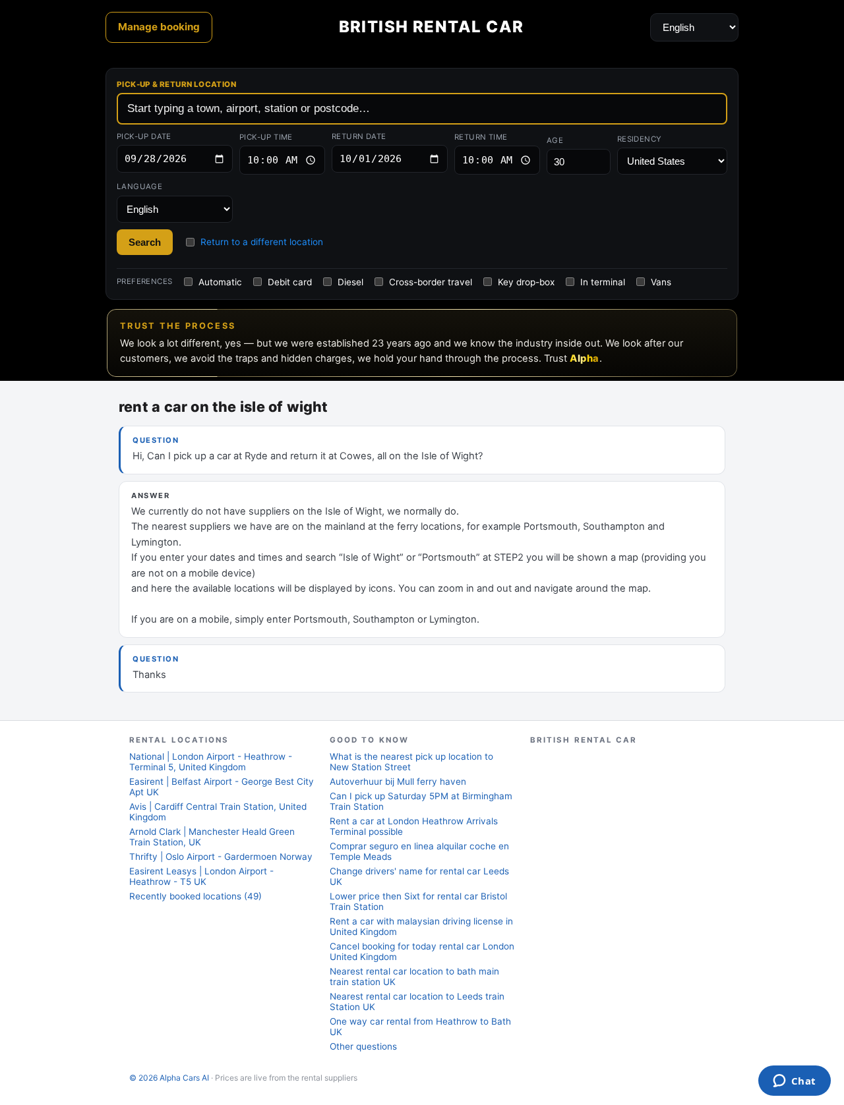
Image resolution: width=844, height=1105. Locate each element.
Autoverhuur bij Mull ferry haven (398, 781)
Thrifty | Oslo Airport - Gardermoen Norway (221, 856)
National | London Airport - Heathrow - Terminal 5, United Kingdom (210, 761)
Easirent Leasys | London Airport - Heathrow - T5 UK (201, 876)
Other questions (363, 1046)
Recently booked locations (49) (195, 896)
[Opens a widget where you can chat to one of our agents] (794, 1081)
